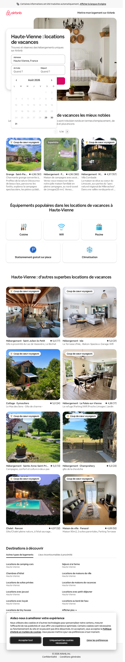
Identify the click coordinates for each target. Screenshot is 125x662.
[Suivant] (67, 131)
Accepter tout (25, 640)
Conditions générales (70, 656)
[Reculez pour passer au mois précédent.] (16, 80)
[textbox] (25, 71)
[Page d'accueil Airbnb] (14, 13)
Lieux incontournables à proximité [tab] (55, 554)
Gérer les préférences (97, 640)
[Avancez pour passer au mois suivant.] (51, 80)
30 (52, 117)
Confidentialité (49, 656)
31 (16, 123)
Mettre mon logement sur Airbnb (96, 12)
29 (46, 117)
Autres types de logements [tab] (19, 554)
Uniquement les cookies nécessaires (61, 641)
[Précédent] (55, 131)
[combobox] (38, 61)
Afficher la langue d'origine (93, 4)
